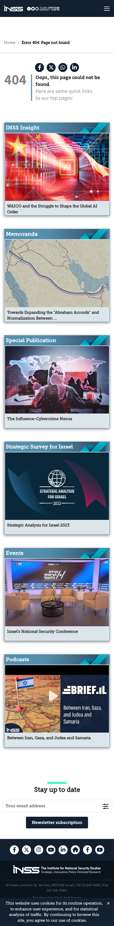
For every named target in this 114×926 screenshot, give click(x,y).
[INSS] (13, 9)
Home (9, 42)
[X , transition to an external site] (51, 67)
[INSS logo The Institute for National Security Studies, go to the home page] (57, 872)
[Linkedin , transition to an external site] (74, 67)
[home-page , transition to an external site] (75, 849)
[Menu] (101, 8)
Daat (59, 897)
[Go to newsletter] (106, 806)
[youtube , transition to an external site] (50, 849)
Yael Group (72, 897)
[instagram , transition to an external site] (38, 849)
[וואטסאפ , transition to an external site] (62, 67)
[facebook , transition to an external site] (39, 67)
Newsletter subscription (57, 822)
